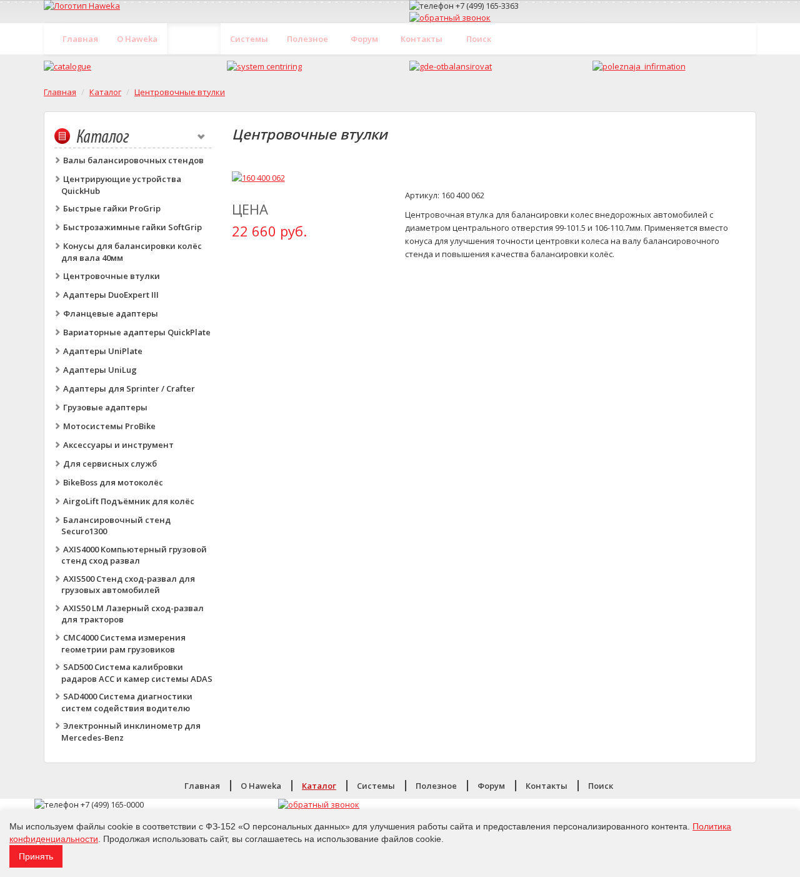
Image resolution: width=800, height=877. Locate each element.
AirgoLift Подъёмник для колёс (128, 501)
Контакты (421, 38)
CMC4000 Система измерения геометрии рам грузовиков (123, 643)
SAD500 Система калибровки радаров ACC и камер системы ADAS (136, 672)
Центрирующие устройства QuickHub (121, 184)
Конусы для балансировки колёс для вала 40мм (131, 251)
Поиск (478, 38)
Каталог (194, 38)
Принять (36, 856)
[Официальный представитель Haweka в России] (217, 6)
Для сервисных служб (110, 463)
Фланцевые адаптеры (110, 313)
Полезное (307, 38)
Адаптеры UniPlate (102, 351)
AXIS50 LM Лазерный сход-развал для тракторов (132, 614)
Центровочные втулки (179, 92)
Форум (364, 38)
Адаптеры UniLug (100, 369)
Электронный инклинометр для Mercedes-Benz (131, 731)
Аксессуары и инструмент (118, 444)
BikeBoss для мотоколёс (113, 482)
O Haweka (137, 38)
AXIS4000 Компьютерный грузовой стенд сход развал (134, 555)
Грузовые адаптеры (105, 407)
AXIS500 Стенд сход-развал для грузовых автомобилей (128, 584)
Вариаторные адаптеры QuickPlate (137, 332)
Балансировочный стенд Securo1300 (116, 525)
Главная (80, 38)
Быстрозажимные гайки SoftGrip (132, 227)
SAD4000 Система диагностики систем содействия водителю (126, 702)
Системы (249, 38)
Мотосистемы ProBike (109, 426)
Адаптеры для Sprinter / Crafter (129, 388)
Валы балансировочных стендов (133, 160)
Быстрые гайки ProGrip (112, 208)
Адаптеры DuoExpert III (111, 294)
